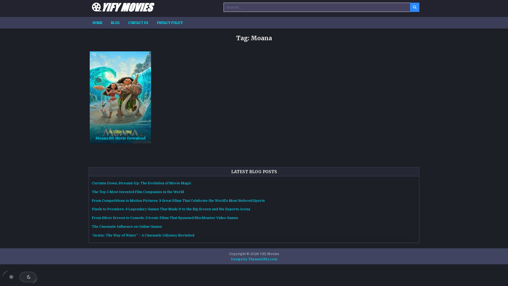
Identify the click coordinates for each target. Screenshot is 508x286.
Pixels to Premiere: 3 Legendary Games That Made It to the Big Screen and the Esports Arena (171, 209)
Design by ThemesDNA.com (254, 259)
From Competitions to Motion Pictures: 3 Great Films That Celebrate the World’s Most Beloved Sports (178, 201)
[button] (20, 277)
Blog (115, 23)
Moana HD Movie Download (121, 138)
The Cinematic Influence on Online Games (127, 227)
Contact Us (138, 23)
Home (97, 23)
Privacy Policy (170, 23)
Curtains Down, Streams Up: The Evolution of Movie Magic (141, 183)
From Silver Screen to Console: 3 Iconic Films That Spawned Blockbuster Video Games (165, 218)
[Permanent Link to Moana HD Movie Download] (120, 97)
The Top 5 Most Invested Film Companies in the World (138, 192)
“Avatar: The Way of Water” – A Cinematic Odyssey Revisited (143, 235)
